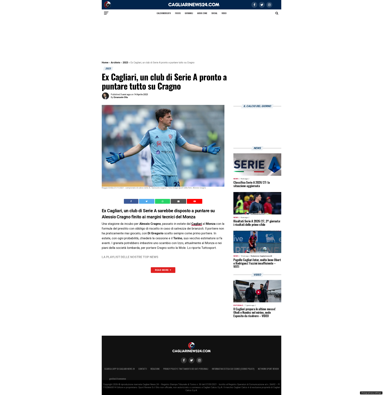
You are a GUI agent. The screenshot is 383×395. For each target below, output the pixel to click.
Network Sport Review (268, 368)
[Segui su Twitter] (191, 360)
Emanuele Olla (121, 97)
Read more (162, 270)
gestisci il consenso (117, 378)
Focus (178, 13)
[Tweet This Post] (147, 201)
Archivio (115, 62)
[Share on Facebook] (131, 201)
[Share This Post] (163, 201)
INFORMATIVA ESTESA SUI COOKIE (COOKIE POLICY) (233, 368)
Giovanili (189, 13)
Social (214, 13)
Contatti (142, 368)
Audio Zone (202, 13)
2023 (125, 62)
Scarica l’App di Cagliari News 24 (119, 368)
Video (224, 13)
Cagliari (196, 224)
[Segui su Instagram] (199, 360)
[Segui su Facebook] (184, 360)
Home (105, 62)
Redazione (155, 368)
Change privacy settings (371, 393)
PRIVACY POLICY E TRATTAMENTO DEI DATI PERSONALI (185, 368)
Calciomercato (164, 13)
